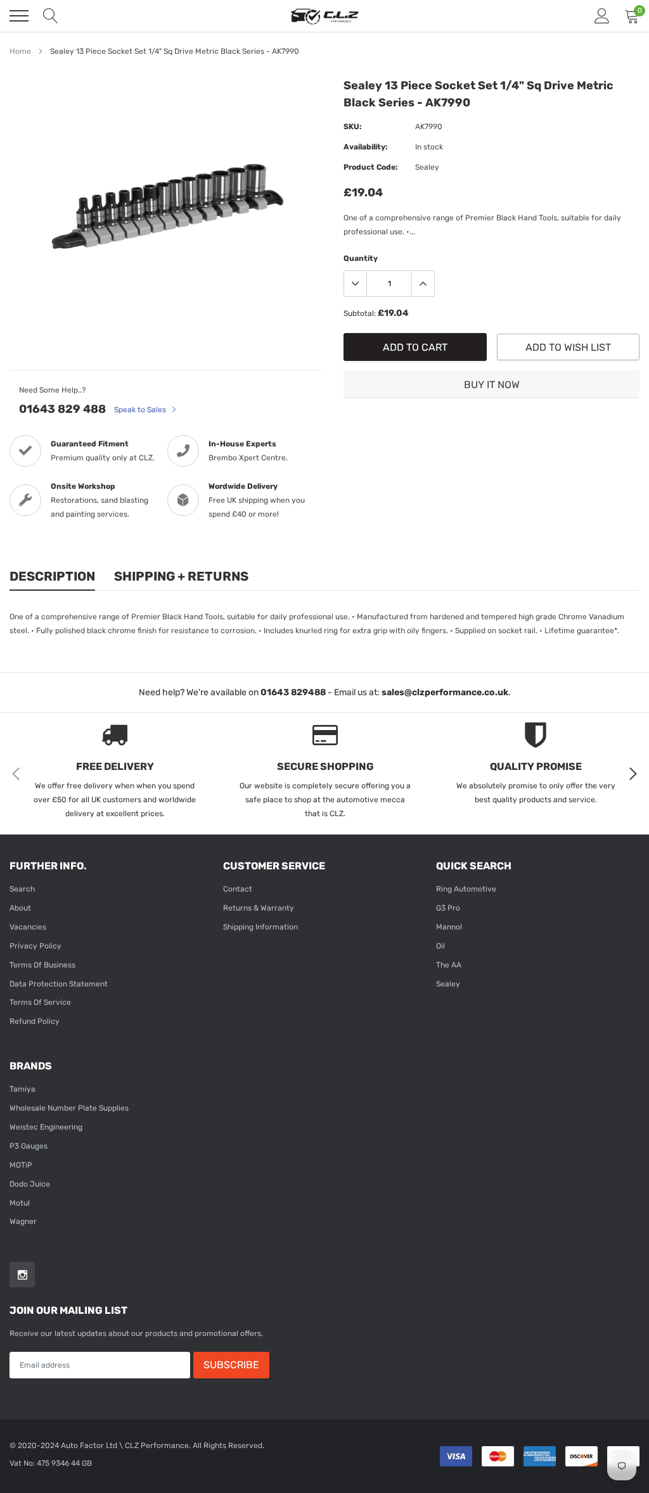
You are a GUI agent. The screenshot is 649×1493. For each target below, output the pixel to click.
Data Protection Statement (59, 984)
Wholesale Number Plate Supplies (69, 1108)
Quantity (361, 258)
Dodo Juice (30, 1184)
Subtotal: (360, 313)
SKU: (353, 126)
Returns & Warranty (258, 908)
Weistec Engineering (46, 1127)
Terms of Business (42, 965)
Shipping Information (260, 927)
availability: (366, 146)
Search (22, 889)
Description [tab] (52, 576)
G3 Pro (448, 908)
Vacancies (28, 927)
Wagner (23, 1221)
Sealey (448, 984)
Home (20, 51)
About (20, 908)
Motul (20, 1203)
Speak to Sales (141, 409)
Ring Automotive (466, 889)
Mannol (449, 927)
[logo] (324, 16)
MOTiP (21, 1165)
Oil (440, 946)
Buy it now (492, 385)
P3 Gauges (29, 1146)
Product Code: (371, 167)
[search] (50, 16)
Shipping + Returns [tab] (181, 576)
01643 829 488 (62, 409)
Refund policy (35, 1021)
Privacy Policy (35, 946)
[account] (602, 15)
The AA (448, 965)
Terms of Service (40, 1002)
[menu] (19, 15)
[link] (22, 1274)
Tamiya (22, 1089)
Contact (237, 889)
